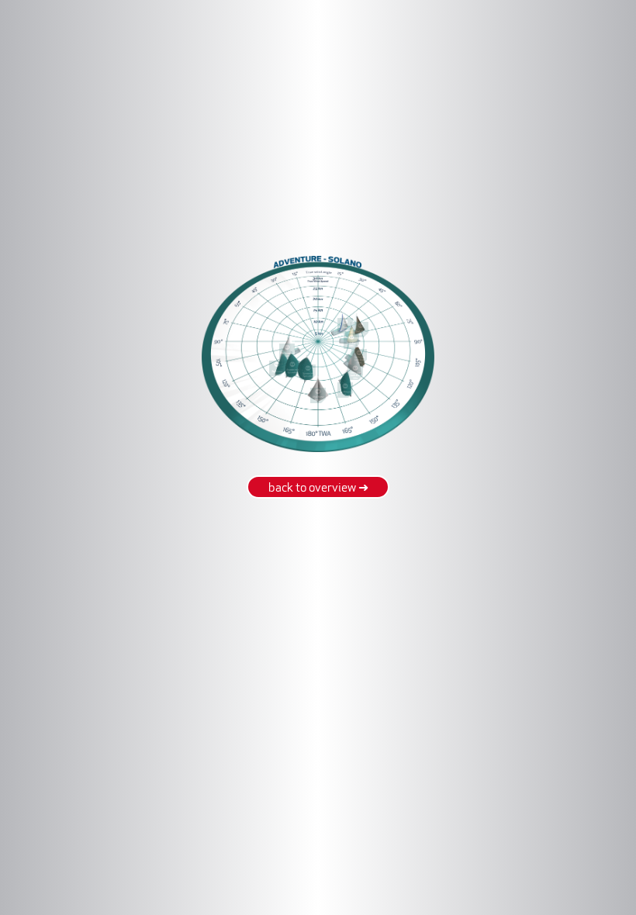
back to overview (318, 488)
